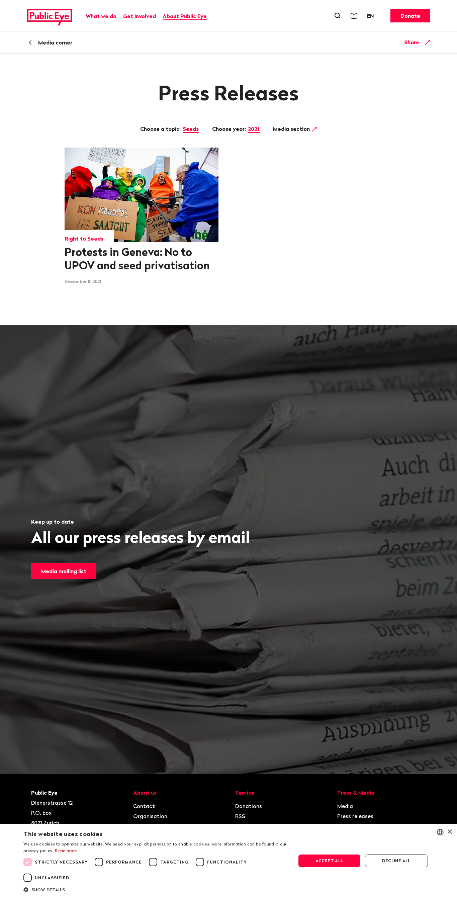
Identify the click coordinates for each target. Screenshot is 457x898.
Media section (292, 128)
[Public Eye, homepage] (49, 16)
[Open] (428, 42)
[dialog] (228, 861)
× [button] (449, 831)
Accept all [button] (329, 860)
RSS (240, 816)
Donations (248, 806)
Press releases (355, 816)
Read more (66, 850)
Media (345, 806)
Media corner (55, 42)
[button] (155, 889)
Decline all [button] (396, 860)
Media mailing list (63, 571)
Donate (410, 15)
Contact (144, 806)
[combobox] (440, 832)
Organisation (150, 816)
